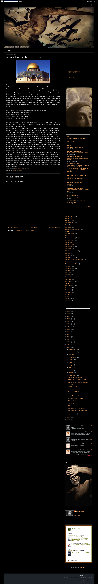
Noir (66, 272)
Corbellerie (69, 233)
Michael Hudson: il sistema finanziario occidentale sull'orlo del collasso (78, 140)
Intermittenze (70, 262)
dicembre (72, 349)
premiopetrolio (72, 195)
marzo (71, 372)
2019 (69, 321)
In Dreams (71, 403)
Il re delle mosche (75, 377)
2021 (69, 316)
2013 (69, 337)
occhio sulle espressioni (76, 201)
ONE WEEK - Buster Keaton (75, 147)
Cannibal (68, 227)
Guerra (67, 253)
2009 (69, 347)
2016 (69, 329)
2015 (69, 331)
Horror (67, 255)
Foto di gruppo (73, 391)
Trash (67, 294)
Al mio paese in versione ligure (77, 152)
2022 (69, 313)
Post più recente (12, 227)
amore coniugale (72, 202)
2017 (69, 326)
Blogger (82, 567)
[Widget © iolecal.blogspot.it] (89, 456)
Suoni (67, 290)
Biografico (69, 223)
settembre (72, 357)
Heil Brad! (72, 401)
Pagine (67, 275)
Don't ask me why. (73, 197)
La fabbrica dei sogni (75, 182)
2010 (69, 344)
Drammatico (69, 240)
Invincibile (72, 386)
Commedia (68, 231)
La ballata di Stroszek (76, 408)
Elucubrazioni (17, 170)
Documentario (69, 238)
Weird (67, 298)
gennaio (72, 414)
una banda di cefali (74, 156)
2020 (69, 319)
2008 (69, 417)
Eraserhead (73, 425)
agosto (71, 359)
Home (9, 50)
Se (69, 406)
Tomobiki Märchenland (75, 188)
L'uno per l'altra (71, 264)
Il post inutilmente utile (74, 259)
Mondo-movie (69, 268)
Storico (68, 288)
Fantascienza (69, 246)
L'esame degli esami (75, 398)
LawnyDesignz (89, 580)
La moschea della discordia (78, 410)
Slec (68, 137)
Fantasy (68, 249)
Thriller (68, 292)
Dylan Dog (68, 242)
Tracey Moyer (74, 443)
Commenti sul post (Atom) (25, 230)
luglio (71, 362)
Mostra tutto (88, 206)
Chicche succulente (72, 229)
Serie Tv (68, 283)
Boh (66, 225)
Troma (67, 296)
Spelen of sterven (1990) (75, 178)
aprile (71, 370)
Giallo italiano (71, 251)
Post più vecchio (54, 227)
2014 (69, 334)
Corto (67, 236)
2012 (69, 339)
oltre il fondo (73, 577)
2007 (69, 419)
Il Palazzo (69, 257)
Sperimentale (69, 285)
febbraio (72, 375)
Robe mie (68, 279)
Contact (69, 184)
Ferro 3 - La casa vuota (77, 380)
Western (68, 301)
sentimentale (69, 281)
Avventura (68, 218)
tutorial (82, 579)
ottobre (72, 354)
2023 (69, 311)
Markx (69, 145)
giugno (71, 365)
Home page (33, 227)
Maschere (68, 266)
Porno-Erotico (70, 277)
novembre (72, 352)
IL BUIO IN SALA (73, 164)
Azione (67, 220)
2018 (69, 324)
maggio (71, 367)
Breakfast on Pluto (75, 389)
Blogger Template (76, 580)
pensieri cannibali (74, 151)
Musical (68, 270)
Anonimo (73, 431)
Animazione (69, 216)
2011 (69, 342)
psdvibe (90, 579)
